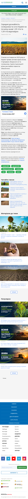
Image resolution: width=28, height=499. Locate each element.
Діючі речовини (14, 416)
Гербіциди (4, 429)
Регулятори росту (6, 436)
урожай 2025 (16, 166)
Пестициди (5, 426)
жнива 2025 (6, 166)
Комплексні (17, 445)
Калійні (16, 443)
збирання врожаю (8, 169)
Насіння (4, 443)
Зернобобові (5, 448)
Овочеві (17, 431)
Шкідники (18, 434)
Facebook (21, 158)
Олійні (3, 450)
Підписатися (22, 467)
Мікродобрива (18, 448)
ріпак (18, 172)
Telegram (3, 160)
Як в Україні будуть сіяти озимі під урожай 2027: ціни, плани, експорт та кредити (14, 14)
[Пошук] (22, 2)
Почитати (14, 410)
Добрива (17, 436)
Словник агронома (14, 423)
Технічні (17, 429)
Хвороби (17, 450)
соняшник (19, 169)
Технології (14, 407)
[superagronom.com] (6, 2)
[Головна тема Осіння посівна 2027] (13, 117)
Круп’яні (17, 426)
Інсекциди (4, 434)
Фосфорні (17, 441)
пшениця (10, 172)
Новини (8, 18)
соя (3, 172)
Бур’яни (4, 441)
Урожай (12, 18)
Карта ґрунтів (14, 419)
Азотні (16, 438)
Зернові (4, 445)
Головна (3, 18)
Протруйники (5, 438)
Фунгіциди (4, 431)
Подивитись (14, 413)
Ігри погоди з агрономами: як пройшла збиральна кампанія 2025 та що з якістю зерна (13, 139)
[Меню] (26, 2)
